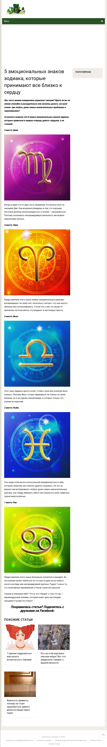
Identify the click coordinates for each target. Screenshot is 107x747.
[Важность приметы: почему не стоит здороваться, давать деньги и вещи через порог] (20, 684)
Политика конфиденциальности (19, 740)
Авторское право (44, 740)
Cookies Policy (54, 744)
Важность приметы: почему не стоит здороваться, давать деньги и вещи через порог (18, 706)
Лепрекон (46, 737)
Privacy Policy (95, 740)
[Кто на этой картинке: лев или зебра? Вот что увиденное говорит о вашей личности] (54, 637)
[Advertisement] (53, 48)
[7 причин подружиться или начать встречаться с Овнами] (20, 637)
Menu (6, 21)
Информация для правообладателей (71, 740)
